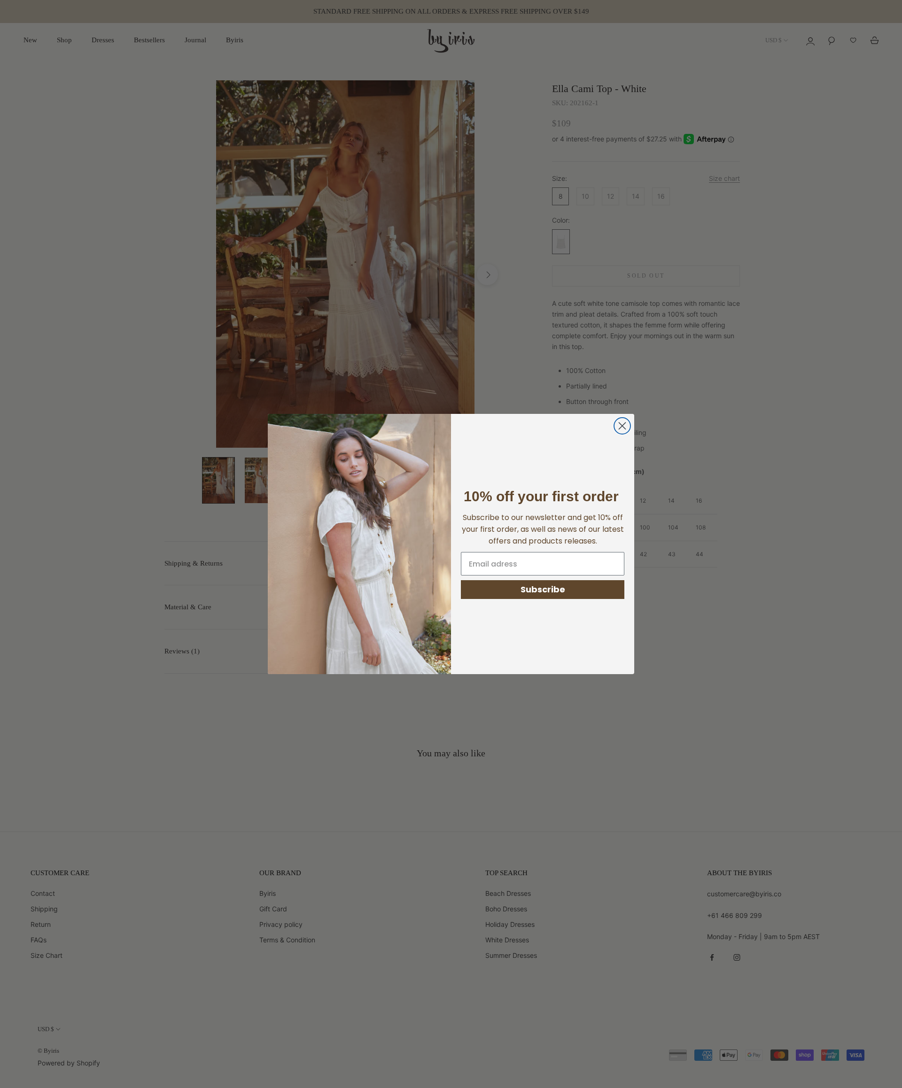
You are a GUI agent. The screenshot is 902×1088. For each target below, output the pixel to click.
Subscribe (543, 589)
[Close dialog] (622, 426)
